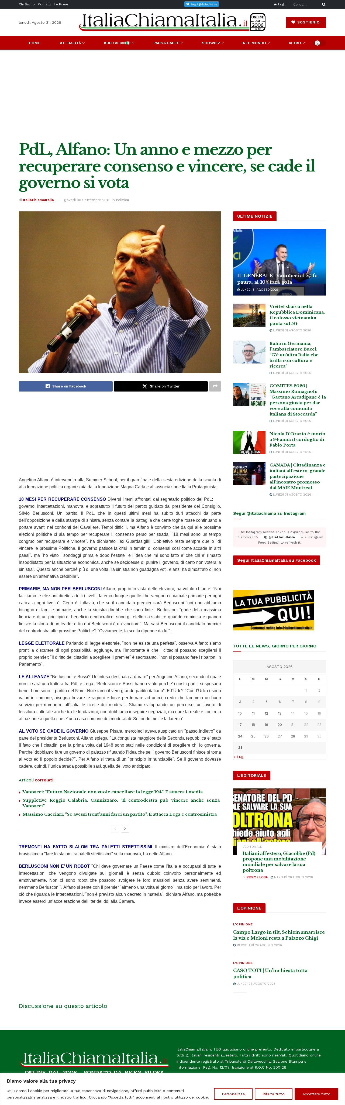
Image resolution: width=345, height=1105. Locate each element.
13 (279, 713)
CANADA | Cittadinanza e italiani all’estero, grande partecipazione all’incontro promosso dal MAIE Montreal (298, 476)
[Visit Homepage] (172, 22)
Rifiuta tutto (274, 1094)
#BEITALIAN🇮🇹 (117, 43)
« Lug (238, 756)
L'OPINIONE (243, 924)
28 (293, 736)
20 (280, 725)
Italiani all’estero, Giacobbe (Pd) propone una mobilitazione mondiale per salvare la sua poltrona (279, 862)
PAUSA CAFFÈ (166, 43)
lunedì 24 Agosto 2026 (255, 984)
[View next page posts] (125, 829)
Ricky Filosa (257, 877)
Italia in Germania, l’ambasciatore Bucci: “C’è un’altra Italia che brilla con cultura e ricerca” (294, 355)
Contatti (44, 4)
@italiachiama (281, 537)
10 (240, 713)
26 (266, 736)
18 (253, 725)
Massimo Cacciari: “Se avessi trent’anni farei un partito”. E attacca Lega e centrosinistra (120, 814)
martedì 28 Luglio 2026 (293, 877)
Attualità (70, 43)
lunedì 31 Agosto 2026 (259, 289)
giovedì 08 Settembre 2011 (86, 200)
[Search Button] (322, 4)
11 (253, 713)
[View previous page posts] (115, 829)
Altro (295, 43)
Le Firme (61, 4)
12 (266, 713)
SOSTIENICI (308, 22)
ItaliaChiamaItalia (38, 200)
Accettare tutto (316, 1094)
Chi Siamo (27, 4)
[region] (172, 1089)
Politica (122, 200)
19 (266, 725)
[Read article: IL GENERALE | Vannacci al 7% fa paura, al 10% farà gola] (279, 262)
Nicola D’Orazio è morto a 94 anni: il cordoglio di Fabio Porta (297, 439)
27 (280, 736)
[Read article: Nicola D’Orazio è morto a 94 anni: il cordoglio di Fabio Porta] (249, 442)
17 (240, 725)
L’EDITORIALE (252, 846)
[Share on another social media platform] (215, 386)
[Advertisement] (172, 95)
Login (282, 4)
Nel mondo (254, 43)
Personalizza (233, 1094)
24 (240, 736)
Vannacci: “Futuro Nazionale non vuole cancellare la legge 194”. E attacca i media (113, 791)
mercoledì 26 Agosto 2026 (259, 945)
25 (253, 736)
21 (293, 725)
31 (240, 748)
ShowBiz (211, 43)
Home (34, 43)
